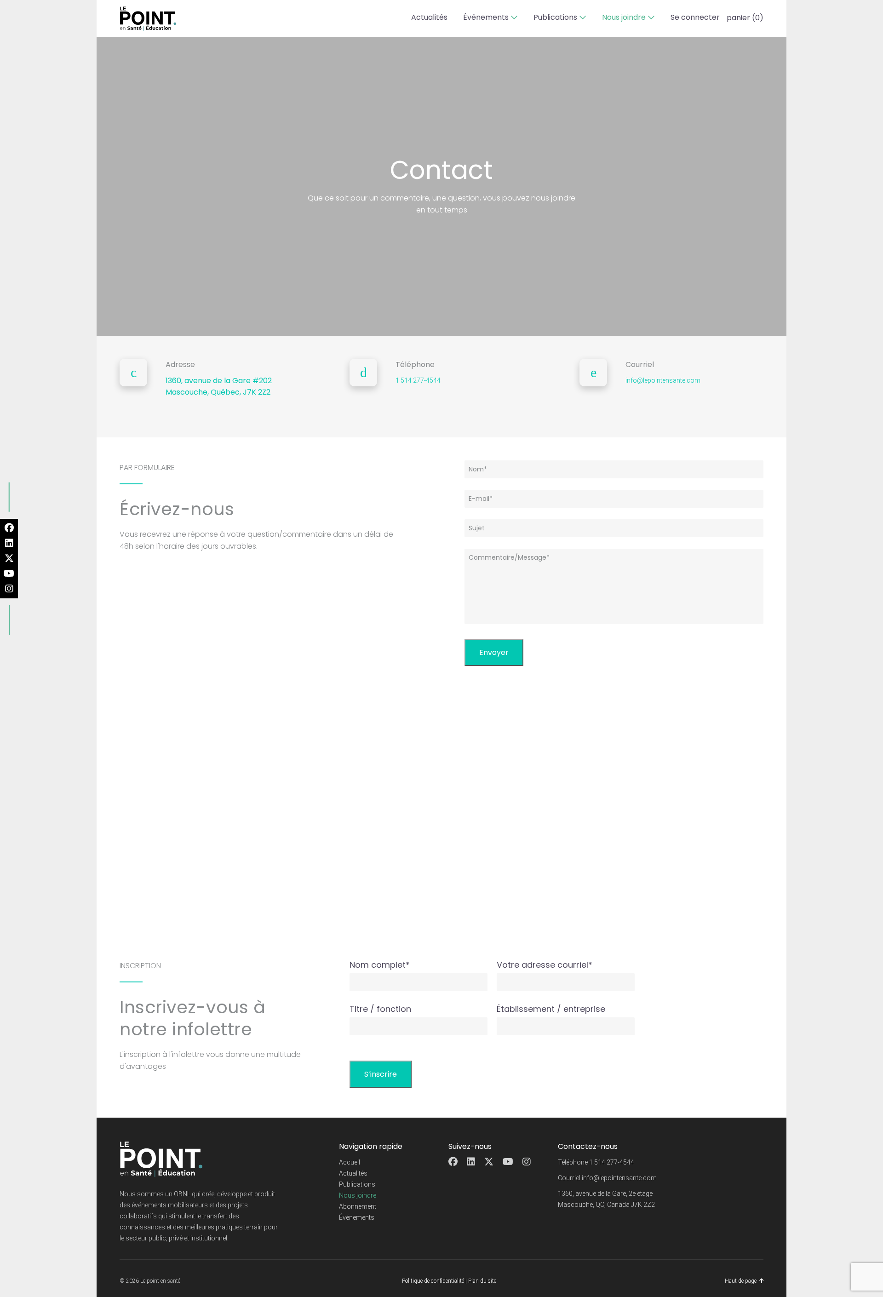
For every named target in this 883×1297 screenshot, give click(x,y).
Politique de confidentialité (433, 1281)
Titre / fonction (380, 1009)
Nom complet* (380, 964)
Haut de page (741, 1281)
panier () (745, 17)
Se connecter (695, 17)
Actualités (429, 17)
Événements (486, 17)
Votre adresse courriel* (544, 964)
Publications (555, 17)
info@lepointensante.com (662, 380)
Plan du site (482, 1281)
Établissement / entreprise (551, 1009)
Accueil (349, 1162)
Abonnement (357, 1206)
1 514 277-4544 (418, 380)
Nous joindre (624, 17)
